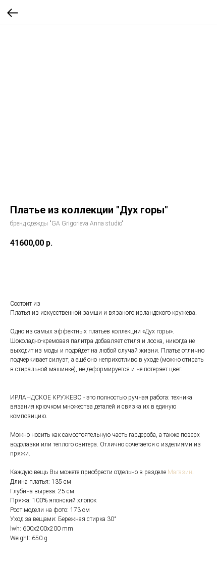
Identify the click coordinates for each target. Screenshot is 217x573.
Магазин (180, 472)
